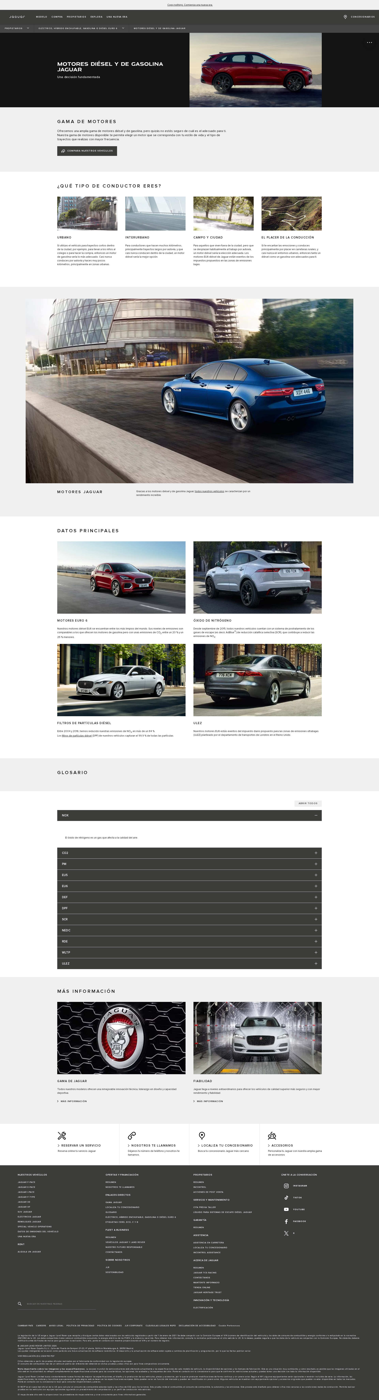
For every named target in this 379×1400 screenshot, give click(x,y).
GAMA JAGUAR (114, 1202)
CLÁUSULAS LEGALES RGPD (161, 1326)
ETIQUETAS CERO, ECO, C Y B (122, 1222)
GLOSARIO (111, 1212)
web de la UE (234, 1338)
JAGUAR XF (24, 1207)
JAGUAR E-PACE (26, 1187)
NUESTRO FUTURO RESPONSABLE (124, 1247)
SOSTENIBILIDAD (115, 1272)
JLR (107, 1267)
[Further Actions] (369, 42)
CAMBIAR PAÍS (25, 1326)
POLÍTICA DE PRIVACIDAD (80, 1326)
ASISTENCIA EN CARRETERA (208, 1243)
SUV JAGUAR (25, 1212)
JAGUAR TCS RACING (205, 1273)
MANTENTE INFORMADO (206, 1282)
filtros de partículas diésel (77, 736)
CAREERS (41, 1326)
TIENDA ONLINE (201, 1287)
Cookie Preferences (229, 1326)
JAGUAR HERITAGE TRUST (207, 1292)
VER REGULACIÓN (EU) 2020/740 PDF (36, 1356)
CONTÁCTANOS (114, 1252)
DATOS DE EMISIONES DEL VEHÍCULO (38, 1231)
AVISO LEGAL (56, 1326)
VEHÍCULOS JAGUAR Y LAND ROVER (125, 1242)
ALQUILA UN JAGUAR (29, 1252)
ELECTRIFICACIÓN (203, 1308)
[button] (41, 17)
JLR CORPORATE (134, 1326)
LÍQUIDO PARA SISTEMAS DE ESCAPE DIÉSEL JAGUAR (222, 1212)
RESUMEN (111, 1182)
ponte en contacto (101, 1341)
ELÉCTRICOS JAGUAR (29, 1217)
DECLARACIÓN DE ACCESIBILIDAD (197, 1326)
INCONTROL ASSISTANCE (207, 1252)
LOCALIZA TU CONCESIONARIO (123, 1207)
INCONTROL (199, 1187)
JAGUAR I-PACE (26, 1192)
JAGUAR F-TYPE (26, 1197)
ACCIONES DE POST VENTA (208, 1192)
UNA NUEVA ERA (27, 1236)
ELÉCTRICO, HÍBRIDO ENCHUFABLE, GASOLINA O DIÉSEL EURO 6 (141, 1217)
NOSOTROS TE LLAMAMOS (120, 1187)
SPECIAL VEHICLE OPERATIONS (35, 1227)
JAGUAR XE (24, 1202)
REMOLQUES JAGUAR (29, 1222)
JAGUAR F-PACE (26, 1182)
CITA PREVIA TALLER (204, 1207)
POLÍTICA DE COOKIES (109, 1326)
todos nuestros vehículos (209, 491)
